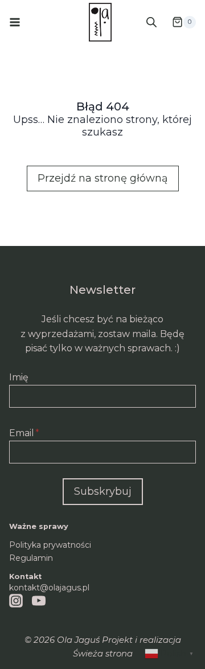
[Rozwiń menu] (15, 22)
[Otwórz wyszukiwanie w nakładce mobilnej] (151, 22)
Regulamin (31, 558)
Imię (18, 377)
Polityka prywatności (50, 545)
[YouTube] (39, 601)
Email (24, 433)
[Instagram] (16, 601)
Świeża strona (103, 653)
